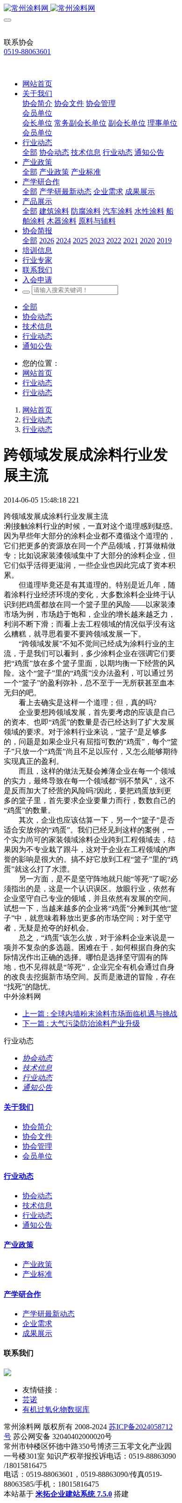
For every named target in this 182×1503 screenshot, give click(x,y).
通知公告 (37, 346)
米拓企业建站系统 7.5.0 (73, 1494)
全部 (29, 152)
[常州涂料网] (91, 9)
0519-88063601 (27, 52)
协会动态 (37, 317)
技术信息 (37, 326)
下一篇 (81, 1024)
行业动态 (37, 336)
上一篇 (99, 1014)
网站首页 (37, 84)
